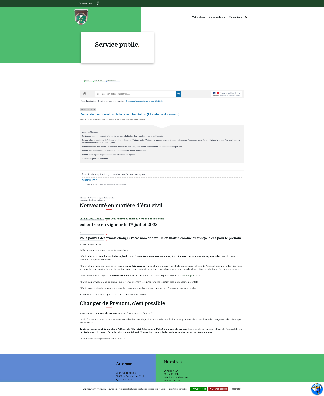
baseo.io (102, 200)
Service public (111, 80)
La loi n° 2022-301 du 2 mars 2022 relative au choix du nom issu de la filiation (122, 219)
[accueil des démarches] (84, 93)
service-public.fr (191, 275)
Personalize (236, 389)
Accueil (86, 80)
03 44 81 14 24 (87, 3)
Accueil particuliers (88, 101)
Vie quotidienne (217, 17)
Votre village (198, 17)
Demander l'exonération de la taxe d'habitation (145, 101)
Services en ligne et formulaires (111, 101)
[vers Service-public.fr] (226, 94)
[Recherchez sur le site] (244, 17)
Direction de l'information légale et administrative (98, 198)
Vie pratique (235, 17)
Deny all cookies (219, 389)
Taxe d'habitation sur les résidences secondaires (106, 184)
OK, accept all (199, 389)
